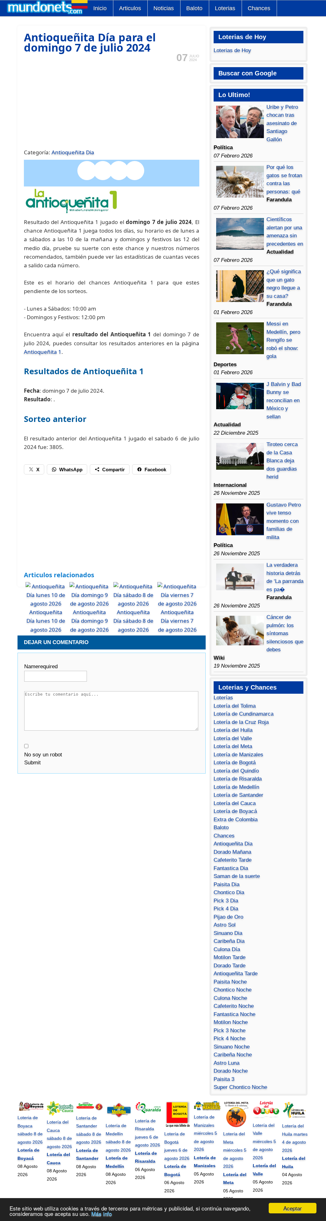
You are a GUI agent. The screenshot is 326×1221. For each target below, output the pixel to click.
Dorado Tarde (229, 966)
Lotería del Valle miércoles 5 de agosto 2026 (264, 1141)
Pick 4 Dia (226, 909)
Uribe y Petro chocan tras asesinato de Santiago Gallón (282, 123)
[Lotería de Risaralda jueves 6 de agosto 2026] (148, 1112)
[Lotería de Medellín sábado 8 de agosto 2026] (119, 1117)
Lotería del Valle (233, 738)
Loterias (225, 8)
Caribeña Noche (233, 1055)
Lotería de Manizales (238, 755)
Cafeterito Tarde (233, 860)
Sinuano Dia (228, 933)
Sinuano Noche (232, 1047)
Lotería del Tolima (235, 706)
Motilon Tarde (229, 957)
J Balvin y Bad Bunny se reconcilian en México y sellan (283, 400)
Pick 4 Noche (229, 1038)
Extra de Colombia (236, 820)
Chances (259, 8)
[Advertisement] (111, 104)
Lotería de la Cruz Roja (241, 722)
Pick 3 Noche (229, 1031)
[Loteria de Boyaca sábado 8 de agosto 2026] (31, 1109)
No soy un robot (43, 755)
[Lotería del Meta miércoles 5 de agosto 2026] (236, 1125)
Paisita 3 (224, 1079)
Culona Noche (230, 998)
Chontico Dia (229, 892)
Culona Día (227, 949)
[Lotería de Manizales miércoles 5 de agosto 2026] (207, 1109)
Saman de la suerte (237, 876)
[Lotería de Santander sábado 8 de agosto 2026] (89, 1109)
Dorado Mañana (232, 852)
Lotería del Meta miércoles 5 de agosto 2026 (234, 1150)
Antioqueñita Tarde (236, 974)
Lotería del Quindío (236, 771)
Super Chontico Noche (240, 1087)
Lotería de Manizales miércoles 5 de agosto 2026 (205, 1133)
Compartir (113, 469)
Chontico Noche (233, 990)
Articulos (130, 8)
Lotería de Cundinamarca (243, 714)
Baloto (194, 8)
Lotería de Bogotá (235, 763)
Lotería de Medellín (236, 787)
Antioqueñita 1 (42, 351)
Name (41, 666)
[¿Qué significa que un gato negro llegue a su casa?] (240, 300)
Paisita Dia (226, 884)
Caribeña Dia (229, 941)
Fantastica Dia (231, 868)
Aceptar (292, 1208)
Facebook (155, 469)
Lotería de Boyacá (235, 811)
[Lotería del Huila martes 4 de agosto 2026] (295, 1117)
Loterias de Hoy (232, 50)
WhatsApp (70, 469)
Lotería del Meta (233, 746)
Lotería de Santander (238, 795)
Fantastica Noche (234, 1014)
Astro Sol (225, 925)
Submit (32, 763)
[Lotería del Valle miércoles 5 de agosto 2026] (266, 1116)
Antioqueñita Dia (73, 152)
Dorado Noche (231, 1071)
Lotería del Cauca (235, 803)
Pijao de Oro (228, 917)
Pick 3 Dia (226, 901)
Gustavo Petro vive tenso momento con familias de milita (283, 521)
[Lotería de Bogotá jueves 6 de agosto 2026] (177, 1125)
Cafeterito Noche (234, 1006)
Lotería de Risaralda (238, 779)
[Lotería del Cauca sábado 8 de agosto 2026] (60, 1114)
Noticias (163, 8)
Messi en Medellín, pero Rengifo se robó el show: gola (283, 340)
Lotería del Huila (233, 730)
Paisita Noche (230, 982)
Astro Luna (226, 1063)
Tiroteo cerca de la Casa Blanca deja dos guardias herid (282, 460)
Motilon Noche (231, 1022)
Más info (101, 1213)
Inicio (100, 8)
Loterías (223, 698)
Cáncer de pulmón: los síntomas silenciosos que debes (284, 633)
